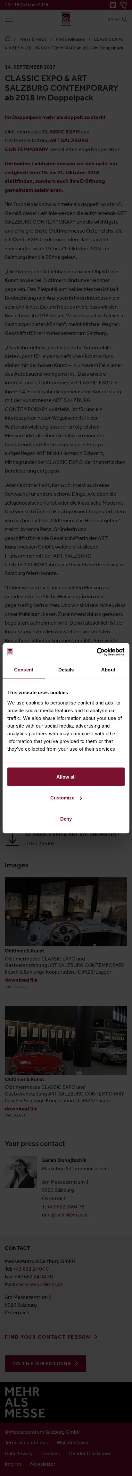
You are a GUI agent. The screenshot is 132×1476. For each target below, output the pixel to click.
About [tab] (108, 669)
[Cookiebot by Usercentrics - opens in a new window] (97, 652)
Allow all (66, 776)
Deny (66, 818)
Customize (62, 797)
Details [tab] (66, 669)
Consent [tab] (23, 669)
